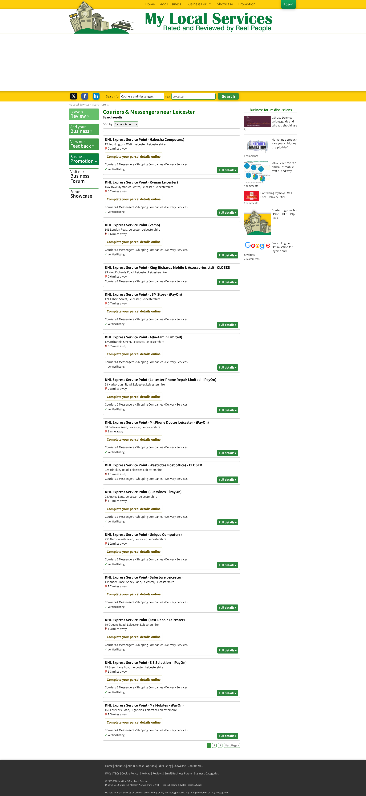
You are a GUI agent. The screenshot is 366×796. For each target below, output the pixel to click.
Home (109, 766)
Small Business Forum (178, 773)
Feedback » (82, 144)
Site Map (145, 773)
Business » (81, 129)
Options (151, 766)
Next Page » (232, 745)
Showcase (81, 194)
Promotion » (83, 159)
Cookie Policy (129, 773)
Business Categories (206, 773)
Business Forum (79, 176)
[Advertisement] (183, 62)
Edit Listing (165, 766)
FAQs (108, 773)
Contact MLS (195, 766)
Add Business (136, 766)
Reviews (157, 773)
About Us (120, 766)
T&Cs (116, 773)
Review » (79, 114)
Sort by (107, 124)
